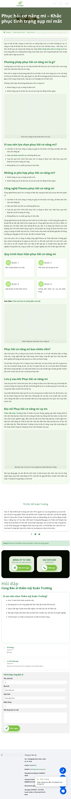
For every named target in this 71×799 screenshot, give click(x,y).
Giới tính (7, 694)
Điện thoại (7, 702)
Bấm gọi (51, 568)
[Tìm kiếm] (55, 4)
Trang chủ (8, 32)
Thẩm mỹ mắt (30, 32)
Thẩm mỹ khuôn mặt (19, 32)
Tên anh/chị (8, 678)
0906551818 (33, 765)
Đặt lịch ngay (23, 568)
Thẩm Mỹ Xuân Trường (13, 413)
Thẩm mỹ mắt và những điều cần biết (26, 301)
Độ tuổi (6, 686)
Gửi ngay (14, 728)
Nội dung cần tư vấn (11, 710)
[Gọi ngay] (61, 4)
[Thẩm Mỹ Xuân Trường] (20, 3)
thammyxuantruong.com (38, 769)
